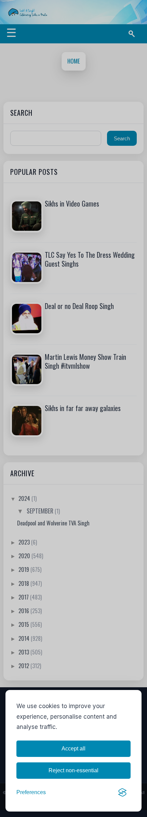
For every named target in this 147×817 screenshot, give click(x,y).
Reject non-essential (73, 770)
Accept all (73, 748)
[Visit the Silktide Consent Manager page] (122, 792)
